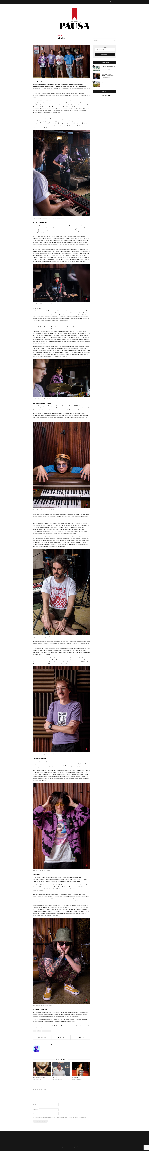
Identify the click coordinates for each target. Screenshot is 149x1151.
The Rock (54, 1077)
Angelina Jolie (75, 1077)
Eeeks (34, 1030)
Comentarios (42, 1037)
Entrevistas (48, 1)
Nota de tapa (61, 35)
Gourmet (80, 1)
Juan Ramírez (81, 1037)
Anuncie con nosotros (74, 1140)
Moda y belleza (68, 1)
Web (34, 1113)
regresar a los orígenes (39, 1077)
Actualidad (36, 1)
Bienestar (99, 1)
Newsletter (105, 47)
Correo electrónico (35, 1108)
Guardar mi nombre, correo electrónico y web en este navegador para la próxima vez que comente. (60, 1117)
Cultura (56, 1)
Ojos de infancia (106, 82)
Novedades (90, 1)
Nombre (35, 1104)
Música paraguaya (46, 1030)
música (39, 1030)
